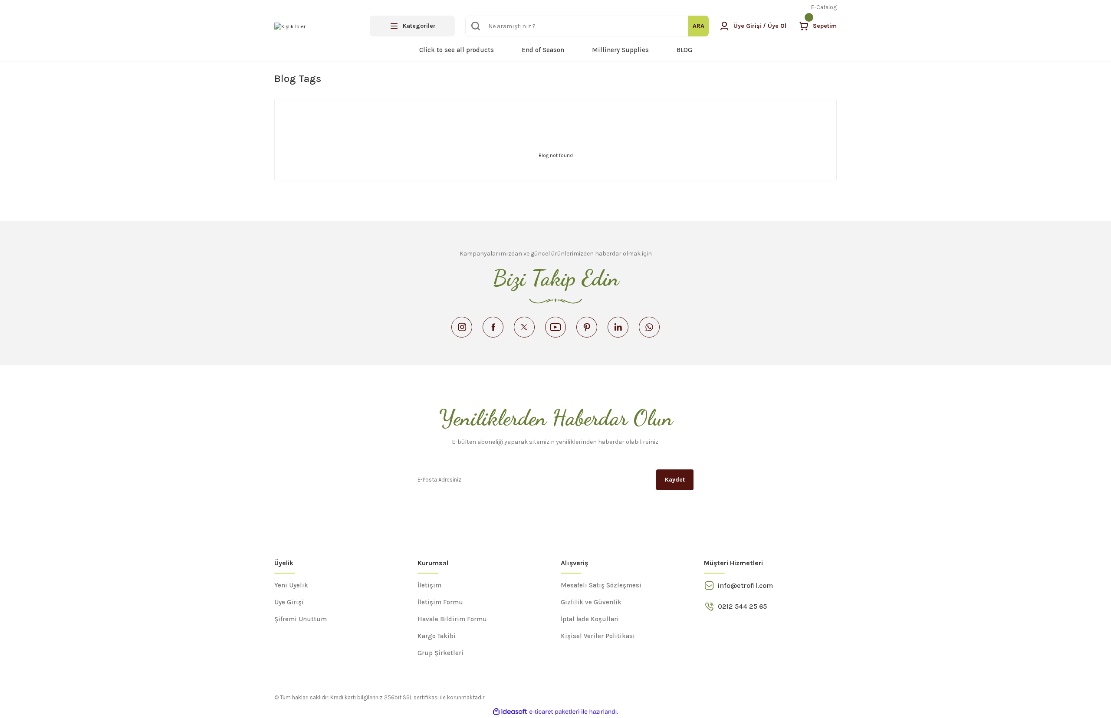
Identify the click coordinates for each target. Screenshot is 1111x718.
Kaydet (675, 479)
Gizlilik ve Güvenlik (591, 602)
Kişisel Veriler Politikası (598, 636)
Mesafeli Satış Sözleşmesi (601, 585)
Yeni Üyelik (291, 585)
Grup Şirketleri (440, 653)
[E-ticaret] (554, 712)
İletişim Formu (440, 602)
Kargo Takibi (436, 636)
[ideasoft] (510, 712)
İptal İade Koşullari (590, 619)
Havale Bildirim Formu (452, 619)
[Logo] (290, 26)
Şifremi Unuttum (300, 619)
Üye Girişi (289, 602)
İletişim (429, 585)
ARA (698, 26)
